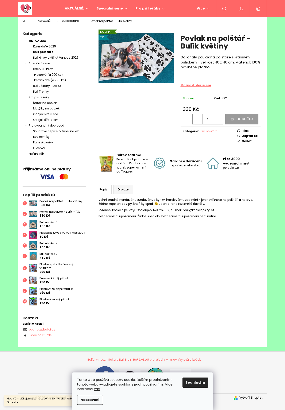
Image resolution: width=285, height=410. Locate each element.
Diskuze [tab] (123, 189)
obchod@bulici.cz (42, 329)
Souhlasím (195, 382)
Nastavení (90, 399)
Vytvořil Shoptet (251, 398)
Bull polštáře (43, 52)
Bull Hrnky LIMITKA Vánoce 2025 (55, 57)
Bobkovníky (41, 137)
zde (97, 389)
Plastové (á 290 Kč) (48, 75)
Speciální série (39, 63)
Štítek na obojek (45, 103)
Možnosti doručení (196, 85)
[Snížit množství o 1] (198, 119)
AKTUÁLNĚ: (37, 41)
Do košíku (245, 119)
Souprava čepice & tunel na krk (56, 131)
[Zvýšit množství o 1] (218, 119)
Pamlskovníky (43, 142)
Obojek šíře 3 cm (45, 114)
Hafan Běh (36, 154)
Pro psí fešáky (39, 97)
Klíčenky (39, 148)
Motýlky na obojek (46, 108)
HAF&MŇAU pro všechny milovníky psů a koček (167, 359)
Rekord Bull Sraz (119, 359)
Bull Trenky (41, 91)
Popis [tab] (103, 189)
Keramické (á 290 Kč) (50, 80)
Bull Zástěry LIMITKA (47, 86)
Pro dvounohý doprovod (46, 125)
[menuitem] (76, 8)
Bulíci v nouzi (97, 359)
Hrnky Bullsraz (43, 69)
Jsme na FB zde (40, 335)
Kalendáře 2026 (44, 46)
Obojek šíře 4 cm (45, 120)
